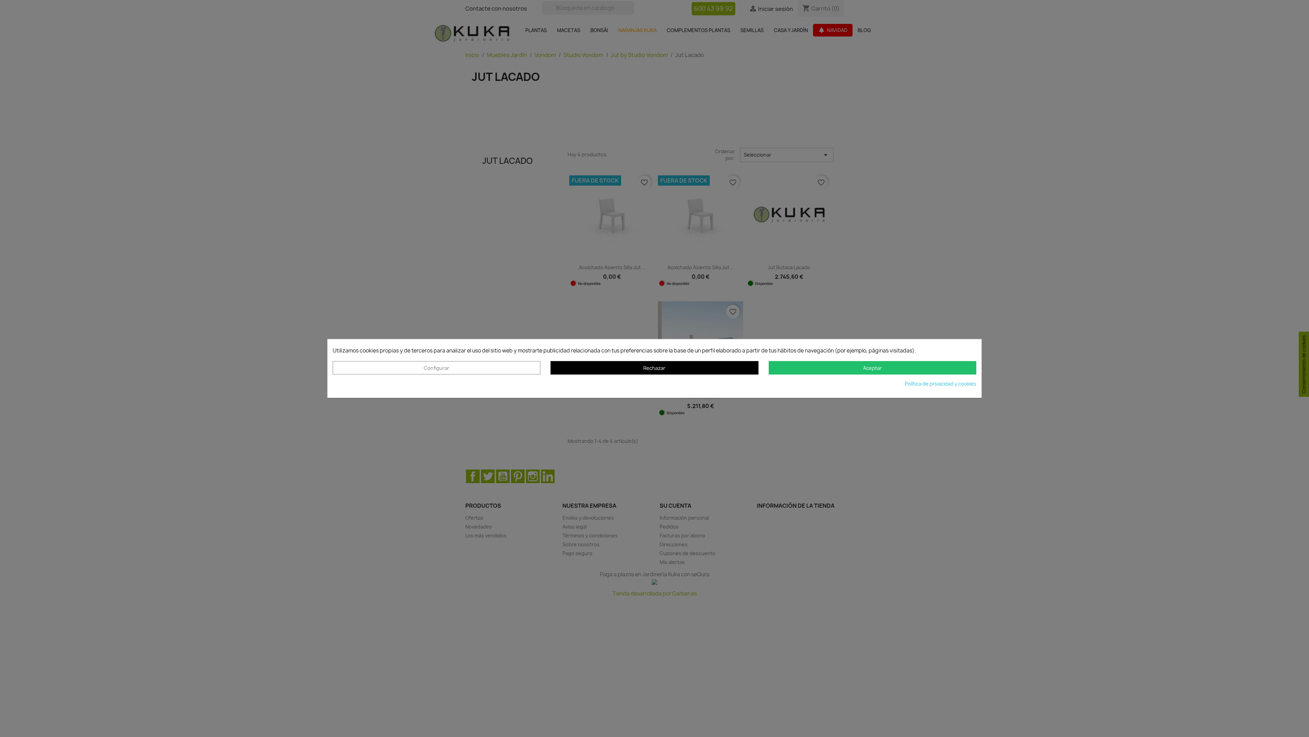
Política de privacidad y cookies (940, 384)
